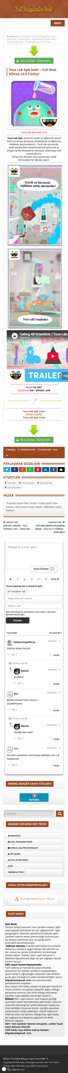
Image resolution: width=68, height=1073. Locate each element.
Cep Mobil (15, 854)
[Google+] (22, 469)
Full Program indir (21, 841)
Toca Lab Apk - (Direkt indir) (35, 60)
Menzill (12, 449)
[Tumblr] (53, 469)
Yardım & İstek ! (16, 872)
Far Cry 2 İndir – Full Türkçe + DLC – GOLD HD (16, 525)
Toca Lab (11, 482)
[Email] (61, 469)
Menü (57, 23)
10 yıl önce (52, 692)
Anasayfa (15, 835)
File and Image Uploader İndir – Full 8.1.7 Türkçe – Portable (50, 527)
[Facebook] (14, 469)
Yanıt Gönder (41, 568)
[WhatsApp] (30, 469)
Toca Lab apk (28, 482)
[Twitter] (6, 469)
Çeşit (10, 866)
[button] (7, 1069)
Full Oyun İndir (19, 860)
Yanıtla (56, 655)
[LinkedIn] (45, 469)
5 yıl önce (52, 641)
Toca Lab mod (13, 487)
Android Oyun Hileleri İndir (43, 39)
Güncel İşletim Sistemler (24, 848)
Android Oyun (24, 39)
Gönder (17, 620)
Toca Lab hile (46, 482)
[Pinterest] (37, 469)
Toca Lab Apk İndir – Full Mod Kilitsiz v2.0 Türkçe (29, 41)
